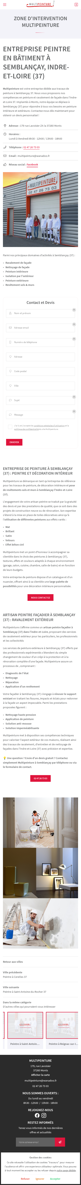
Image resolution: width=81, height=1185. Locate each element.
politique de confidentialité (26, 429)
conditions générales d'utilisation (49, 425)
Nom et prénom (20, 313)
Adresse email (19, 327)
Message (16, 414)
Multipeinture (11, 88)
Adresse (15, 356)
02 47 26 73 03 (31, 147)
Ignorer (40, 1178)
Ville (14, 385)
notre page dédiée (66, 1170)
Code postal (18, 371)
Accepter (55, 1178)
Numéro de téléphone (23, 342)
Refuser (25, 1178)
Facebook (32, 164)
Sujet (14, 400)
